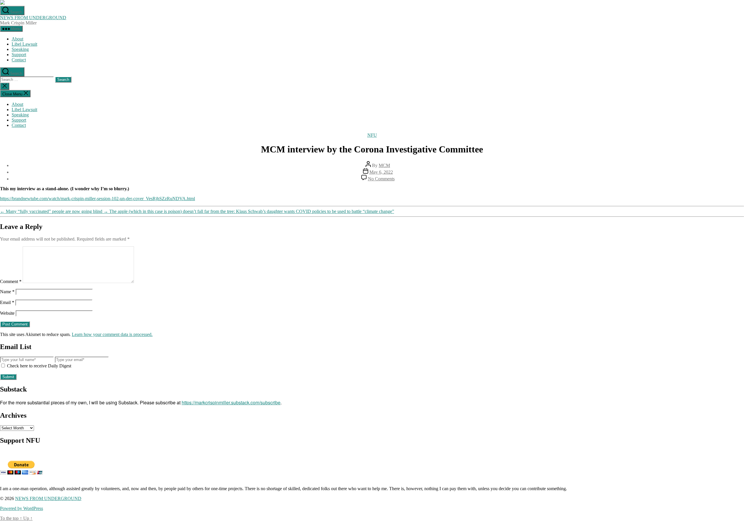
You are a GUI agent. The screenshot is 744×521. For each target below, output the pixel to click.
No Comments (381, 178)
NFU (372, 135)
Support (19, 54)
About (17, 38)
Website (7, 313)
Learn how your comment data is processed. (112, 334)
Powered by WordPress (21, 508)
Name (7, 291)
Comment (11, 281)
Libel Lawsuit (24, 44)
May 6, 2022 (381, 172)
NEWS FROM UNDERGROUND (33, 17)
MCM (384, 165)
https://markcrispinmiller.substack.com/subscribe (231, 402)
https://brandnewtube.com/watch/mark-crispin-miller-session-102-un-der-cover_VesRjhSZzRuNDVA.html (97, 198)
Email (7, 302)
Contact (19, 59)
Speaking (20, 49)
